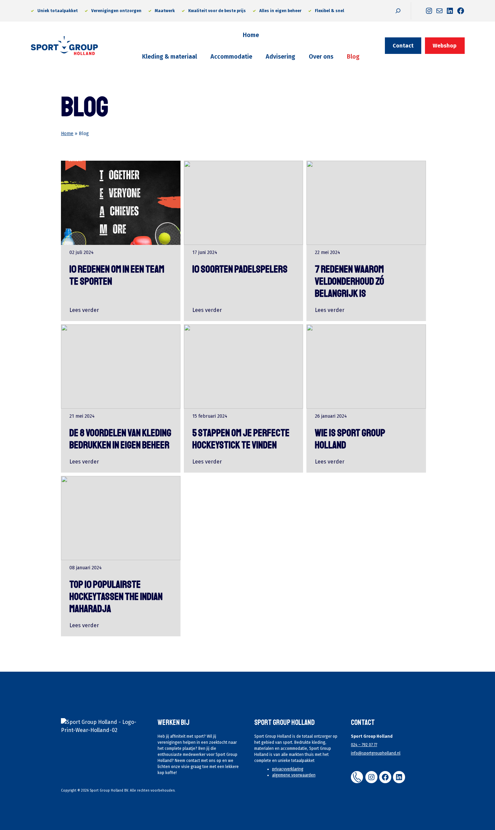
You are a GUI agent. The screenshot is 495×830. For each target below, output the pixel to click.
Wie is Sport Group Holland (350, 438)
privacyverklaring (287, 769)
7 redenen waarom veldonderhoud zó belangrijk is (349, 281)
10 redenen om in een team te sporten (116, 275)
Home (67, 133)
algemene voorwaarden (294, 775)
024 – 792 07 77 (364, 744)
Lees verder (84, 310)
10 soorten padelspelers (240, 269)
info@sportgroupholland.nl (375, 753)
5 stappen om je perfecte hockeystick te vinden (241, 438)
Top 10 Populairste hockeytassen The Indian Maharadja (116, 596)
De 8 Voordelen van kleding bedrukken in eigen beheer (120, 438)
